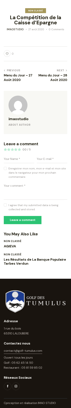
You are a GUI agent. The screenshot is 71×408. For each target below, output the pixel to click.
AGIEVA (10, 246)
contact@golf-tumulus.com (23, 351)
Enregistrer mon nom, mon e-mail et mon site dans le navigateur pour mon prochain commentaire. (37, 173)
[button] (9, 53)
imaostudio (19, 119)
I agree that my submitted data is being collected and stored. (33, 207)
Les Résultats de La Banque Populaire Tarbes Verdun (35, 262)
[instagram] (16, 386)
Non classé (35, 10)
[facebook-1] (7, 386)
